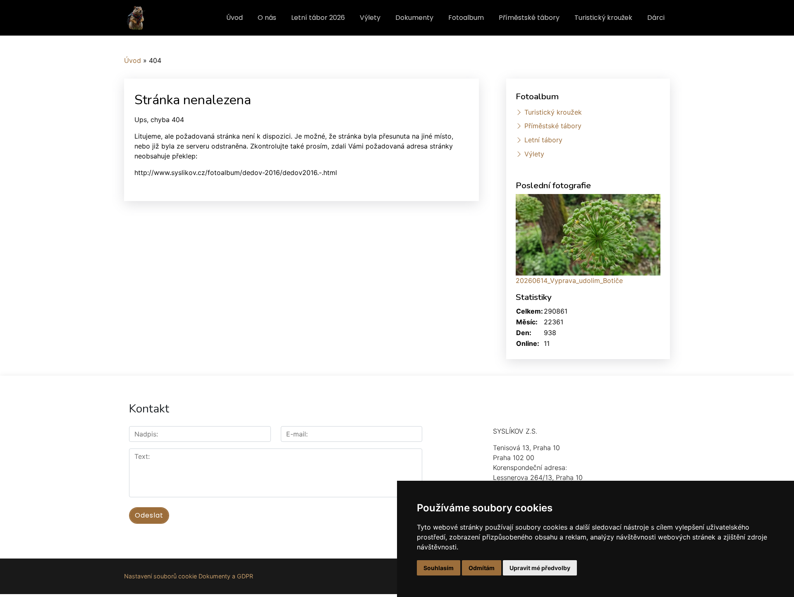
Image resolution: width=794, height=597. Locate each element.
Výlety (370, 17)
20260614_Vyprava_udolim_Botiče (569, 280)
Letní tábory (543, 140)
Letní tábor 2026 (318, 17)
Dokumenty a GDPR (225, 576)
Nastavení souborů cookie (160, 576)
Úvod (234, 17)
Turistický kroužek (603, 17)
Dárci (656, 17)
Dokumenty (414, 17)
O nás (267, 17)
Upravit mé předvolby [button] (539, 567)
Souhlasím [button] (438, 567)
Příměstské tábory (529, 17)
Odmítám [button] (482, 567)
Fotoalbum (466, 17)
